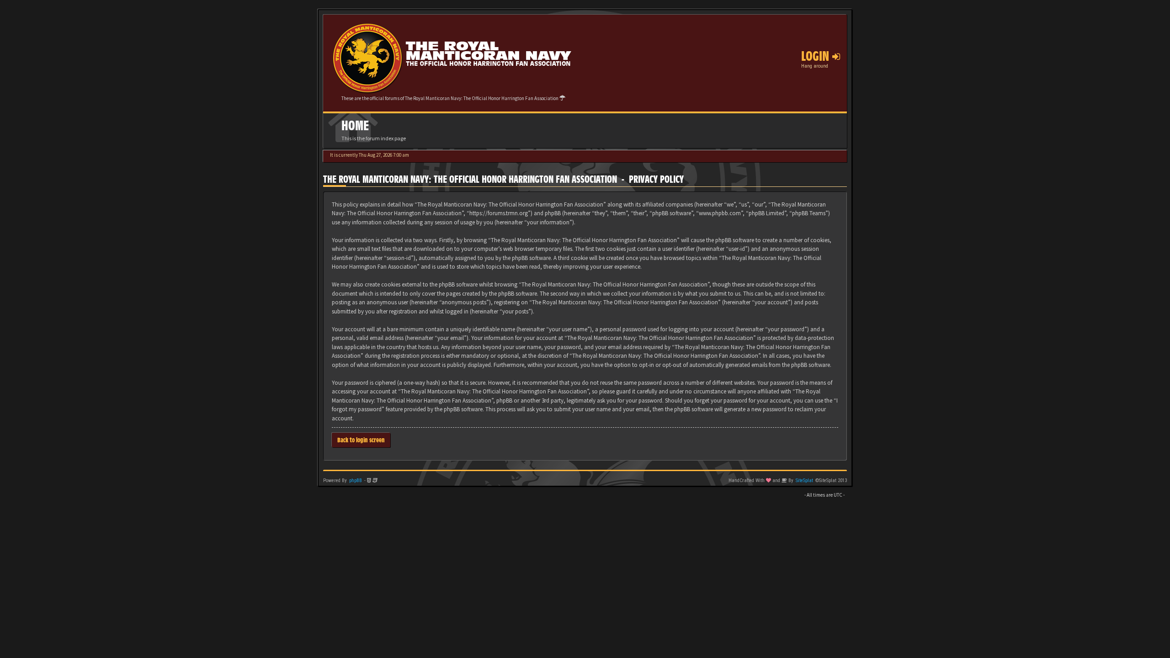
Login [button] (816, 56)
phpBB (355, 480)
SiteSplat (804, 480)
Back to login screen (361, 440)
